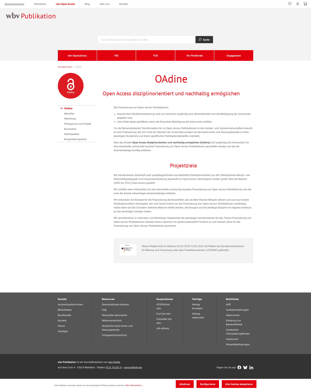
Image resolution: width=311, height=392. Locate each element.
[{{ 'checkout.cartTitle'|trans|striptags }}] (305, 4)
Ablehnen (184, 384)
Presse (61, 325)
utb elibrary (162, 328)
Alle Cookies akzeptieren (239, 384)
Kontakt (123, 4)
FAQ (104, 309)
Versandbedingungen (238, 344)
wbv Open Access (65, 4)
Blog (87, 4)
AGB (228, 304)
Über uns (104, 4)
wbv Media (114, 362)
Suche (206, 39)
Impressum (232, 339)
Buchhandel (64, 315)
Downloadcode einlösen (115, 304)
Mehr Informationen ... (134, 385)
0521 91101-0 (114, 367)
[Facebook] (238, 367)
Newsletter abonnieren (114, 315)
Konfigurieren (207, 384)
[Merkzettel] (290, 3)
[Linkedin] (250, 367)
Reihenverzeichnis (112, 320)
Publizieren (40, 4)
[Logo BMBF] (128, 249)
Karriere (62, 320)
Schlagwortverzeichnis (114, 335)
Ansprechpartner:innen (70, 304)
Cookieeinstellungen (237, 309)
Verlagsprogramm (14, 4)
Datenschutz (233, 315)
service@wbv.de (133, 367)
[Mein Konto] (297, 3)
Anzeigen (63, 331)
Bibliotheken (65, 309)
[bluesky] (244, 367)
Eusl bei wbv (163, 313)
